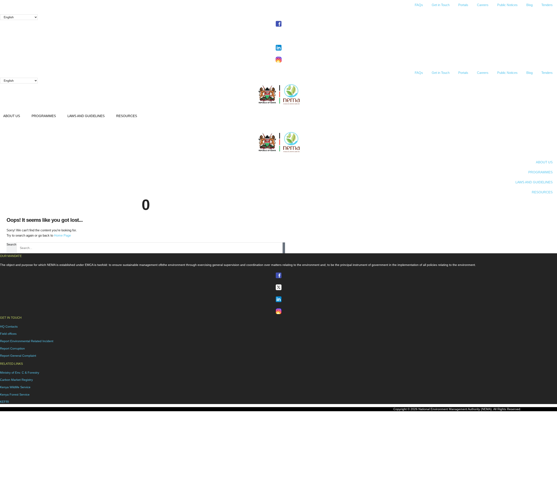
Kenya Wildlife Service (15, 387)
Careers (482, 5)
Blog (529, 5)
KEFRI (4, 401)
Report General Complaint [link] (18, 355)
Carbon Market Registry (16, 379)
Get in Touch (441, 5)
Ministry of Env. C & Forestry (19, 372)
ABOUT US (11, 116)
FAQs (419, 5)
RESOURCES (126, 116)
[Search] (284, 247)
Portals (463, 5)
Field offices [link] (8, 333)
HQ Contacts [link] (9, 326)
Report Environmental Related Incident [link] (26, 341)
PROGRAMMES (44, 116)
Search (11, 244)
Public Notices (507, 5)
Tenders (547, 5)
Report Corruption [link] (12, 348)
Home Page (62, 235)
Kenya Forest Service (15, 394)
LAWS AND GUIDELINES (86, 116)
